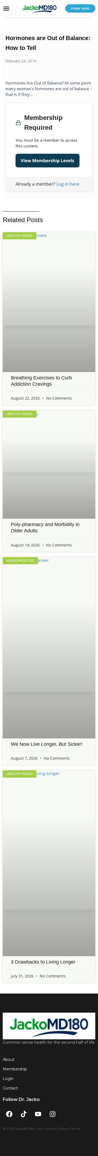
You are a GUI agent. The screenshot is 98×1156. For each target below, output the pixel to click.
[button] (6, 8)
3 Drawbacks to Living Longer (43, 962)
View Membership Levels (47, 161)
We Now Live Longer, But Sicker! (46, 744)
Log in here (67, 184)
